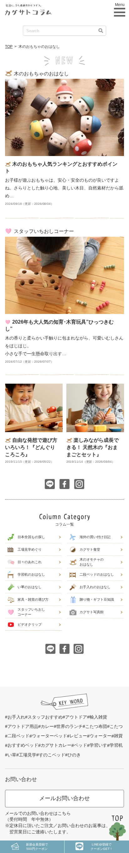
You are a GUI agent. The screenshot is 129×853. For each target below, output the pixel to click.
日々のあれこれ (30, 562)
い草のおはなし (30, 587)
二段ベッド (18, 735)
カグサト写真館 (92, 612)
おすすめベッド (23, 745)
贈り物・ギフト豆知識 (97, 599)
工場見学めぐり (30, 549)
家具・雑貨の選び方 (33, 599)
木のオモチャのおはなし (92, 562)
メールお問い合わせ (64, 798)
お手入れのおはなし (95, 587)
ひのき (74, 754)
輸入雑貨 (98, 716)
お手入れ (16, 716)
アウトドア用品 (23, 726)
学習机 (116, 745)
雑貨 (118, 735)
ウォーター (100, 735)
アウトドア (76, 716)
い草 (12, 754)
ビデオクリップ (30, 624)
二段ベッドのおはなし (97, 574)
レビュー (78, 735)
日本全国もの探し (31, 537)
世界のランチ (69, 726)
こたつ (116, 726)
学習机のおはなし (31, 574)
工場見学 (27, 754)
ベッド (80, 745)
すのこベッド (52, 754)
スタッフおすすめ (45, 716)
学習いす (98, 745)
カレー (47, 726)
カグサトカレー (56, 745)
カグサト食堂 (90, 549)
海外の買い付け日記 (95, 537)
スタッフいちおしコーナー (31, 612)
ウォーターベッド (49, 735)
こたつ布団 (96, 726)
